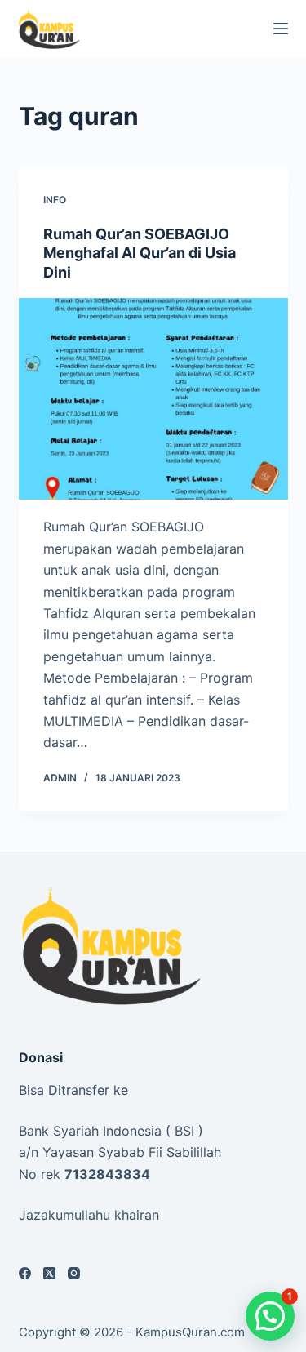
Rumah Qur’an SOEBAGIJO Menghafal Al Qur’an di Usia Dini (139, 253)
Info (54, 199)
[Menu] (280, 28)
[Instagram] (74, 1273)
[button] (270, 1316)
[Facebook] (25, 1273)
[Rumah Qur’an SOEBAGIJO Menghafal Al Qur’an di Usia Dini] (153, 399)
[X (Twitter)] (49, 1273)
